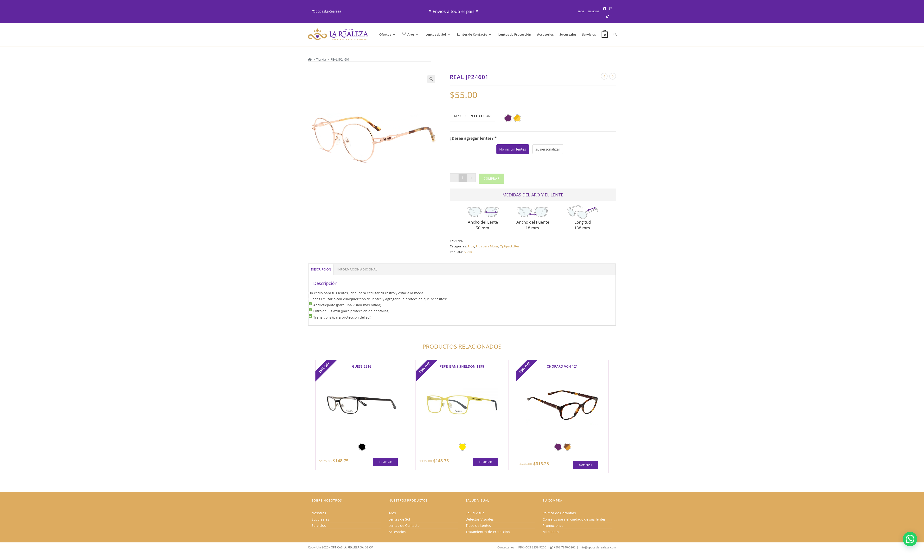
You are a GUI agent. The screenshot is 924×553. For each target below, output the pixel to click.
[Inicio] (310, 59)
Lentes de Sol (399, 519)
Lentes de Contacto (404, 525)
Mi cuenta (551, 531)
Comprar (492, 178)
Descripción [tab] (321, 269)
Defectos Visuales (480, 519)
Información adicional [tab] (357, 269)
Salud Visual (475, 513)
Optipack (506, 246)
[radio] (508, 118)
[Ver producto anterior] (604, 76)
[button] (431, 79)
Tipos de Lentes (478, 525)
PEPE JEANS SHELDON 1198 (462, 366)
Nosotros (319, 513)
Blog (581, 11)
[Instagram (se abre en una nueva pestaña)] (611, 9)
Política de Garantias (559, 513)
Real (517, 246)
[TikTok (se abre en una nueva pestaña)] (607, 16)
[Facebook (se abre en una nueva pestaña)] (605, 9)
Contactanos (505, 547)
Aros (471, 246)
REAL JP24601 (339, 59)
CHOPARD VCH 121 (562, 366)
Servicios (593, 11)
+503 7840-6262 (564, 547)
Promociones (553, 525)
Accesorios (397, 531)
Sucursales (320, 519)
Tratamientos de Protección (488, 531)
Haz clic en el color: (472, 115)
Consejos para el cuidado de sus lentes (574, 519)
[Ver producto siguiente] (612, 76)
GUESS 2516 (361, 366)
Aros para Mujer (486, 246)
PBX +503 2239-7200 (532, 547)
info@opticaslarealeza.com (598, 547)
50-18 (468, 252)
